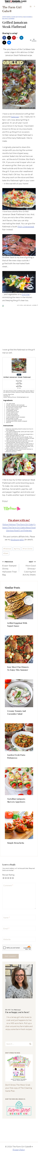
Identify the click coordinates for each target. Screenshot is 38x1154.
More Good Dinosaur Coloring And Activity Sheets (29, 568)
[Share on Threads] (4, 42)
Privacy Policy (19, 1149)
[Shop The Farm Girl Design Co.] (19, 1108)
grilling (17, 549)
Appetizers (6, 17)
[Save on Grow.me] (26, 38)
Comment (8, 885)
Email (6, 928)
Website (7, 939)
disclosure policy (17, 539)
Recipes (5, 18)
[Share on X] (9, 38)
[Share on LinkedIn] (21, 38)
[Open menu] (30, 6)
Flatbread (7, 549)
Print (19, 374)
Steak (5, 553)
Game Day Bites (16, 17)
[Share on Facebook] (4, 38)
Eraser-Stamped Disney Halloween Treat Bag (9, 568)
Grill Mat (26, 294)
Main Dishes (27, 17)
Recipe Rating (8, 875)
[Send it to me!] (19, 1067)
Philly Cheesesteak (26, 226)
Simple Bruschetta (15, 842)
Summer (11, 18)
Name (6, 917)
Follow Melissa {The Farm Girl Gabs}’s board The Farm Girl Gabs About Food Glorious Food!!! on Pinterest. (19, 527)
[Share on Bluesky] (9, 42)
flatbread (15, 116)
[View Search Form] (34, 6)
